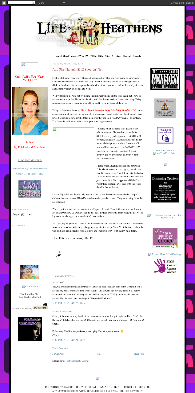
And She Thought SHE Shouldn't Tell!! (79, 69)
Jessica (55, 282)
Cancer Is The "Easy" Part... (29, 173)
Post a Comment (60, 348)
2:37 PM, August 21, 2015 (69, 340)
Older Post (138, 353)
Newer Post (58, 353)
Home (98, 353)
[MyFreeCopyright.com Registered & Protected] (165, 217)
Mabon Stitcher (59, 311)
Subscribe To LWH (165, 150)
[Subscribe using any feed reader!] (165, 153)
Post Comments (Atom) (77, 360)
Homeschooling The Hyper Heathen (29, 168)
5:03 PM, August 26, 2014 (69, 303)
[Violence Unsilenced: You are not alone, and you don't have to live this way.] (30, 329)
